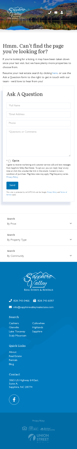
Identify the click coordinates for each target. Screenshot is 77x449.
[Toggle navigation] (69, 13)
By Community (15, 256)
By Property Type (17, 240)
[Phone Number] (50, 13)
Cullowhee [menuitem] (38, 323)
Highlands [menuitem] (37, 327)
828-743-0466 (21, 301)
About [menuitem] (12, 352)
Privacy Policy (12, 177)
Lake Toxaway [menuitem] (17, 331)
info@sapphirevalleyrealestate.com (33, 307)
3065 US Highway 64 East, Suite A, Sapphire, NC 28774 (24, 384)
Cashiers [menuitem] (14, 323)
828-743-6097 (45, 301)
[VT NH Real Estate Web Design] (38, 438)
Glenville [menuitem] (14, 327)
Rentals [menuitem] (13, 360)
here (55, 73)
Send (12, 185)
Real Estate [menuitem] (15, 356)
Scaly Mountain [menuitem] (17, 335)
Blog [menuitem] (11, 364)
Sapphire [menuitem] (37, 331)
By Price (11, 224)
